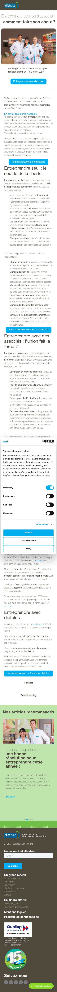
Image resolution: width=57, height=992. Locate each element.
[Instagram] (11, 982)
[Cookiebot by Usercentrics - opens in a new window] (42, 441)
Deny (28, 548)
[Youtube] (16, 982)
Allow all (28, 532)
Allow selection (28, 540)
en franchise (38, 624)
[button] (15, 689)
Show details (42, 524)
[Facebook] (6, 982)
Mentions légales (15, 912)
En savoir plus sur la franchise (20, 114)
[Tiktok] (21, 982)
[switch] (50, 496)
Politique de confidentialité (21, 917)
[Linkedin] (26, 982)
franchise (39, 561)
